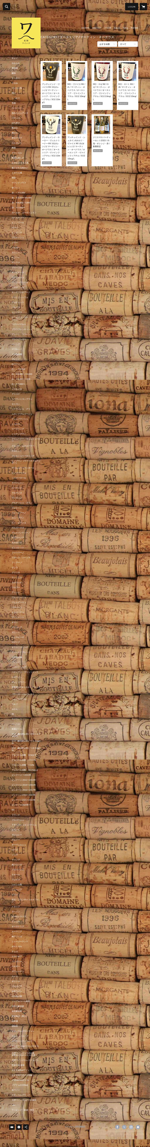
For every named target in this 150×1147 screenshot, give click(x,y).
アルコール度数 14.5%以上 (25, 770)
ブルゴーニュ (18, 820)
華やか (15, 133)
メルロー (16, 247)
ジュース (16, 724)
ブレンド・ (17, 662)
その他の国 (17, 996)
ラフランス (17, 719)
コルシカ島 (17, 885)
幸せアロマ (17, 138)
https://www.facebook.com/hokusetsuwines (117, 1127)
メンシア (16, 344)
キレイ (15, 58)
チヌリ (15, 622)
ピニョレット (18, 548)
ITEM (108, 27)
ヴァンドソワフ (19, 183)
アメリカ (16, 921)
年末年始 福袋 (18, 1065)
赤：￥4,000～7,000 (21, 203)
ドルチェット (18, 302)
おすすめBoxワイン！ (22, 1070)
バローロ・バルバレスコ (23, 694)
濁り (14, 93)
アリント (16, 592)
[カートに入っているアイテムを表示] (143, 6)
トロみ (15, 83)
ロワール (16, 830)
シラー (15, 242)
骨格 (14, 103)
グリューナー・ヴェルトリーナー (26, 440)
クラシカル (17, 153)
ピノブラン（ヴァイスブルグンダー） (26, 462)
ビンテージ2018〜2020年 (23, 795)
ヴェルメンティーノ (21, 533)
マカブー (16, 587)
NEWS (134, 27)
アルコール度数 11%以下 (24, 755)
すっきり (16, 78)
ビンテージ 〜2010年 (21, 775)
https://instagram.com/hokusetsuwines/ (131, 1127)
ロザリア (16, 642)
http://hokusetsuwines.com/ (138, 1127)
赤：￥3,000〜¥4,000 (21, 198)
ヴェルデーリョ (19, 602)
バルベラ (16, 307)
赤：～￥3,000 (18, 193)
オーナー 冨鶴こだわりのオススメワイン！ (25, 1047)
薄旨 (14, 178)
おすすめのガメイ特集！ (23, 1075)
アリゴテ (16, 394)
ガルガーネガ (18, 528)
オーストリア (18, 926)
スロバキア (17, 956)
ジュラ (15, 855)
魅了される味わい (20, 168)
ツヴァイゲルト (19, 324)
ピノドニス (17, 233)
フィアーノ (17, 562)
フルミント (17, 451)
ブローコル (17, 267)
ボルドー (16, 840)
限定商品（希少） (20, 1016)
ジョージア (17, 890)
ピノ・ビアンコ (19, 523)
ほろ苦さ (16, 123)
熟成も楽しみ (18, 158)
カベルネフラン (19, 218)
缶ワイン (16, 1090)
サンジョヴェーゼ (20, 282)
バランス (16, 118)
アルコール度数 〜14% (23, 765)
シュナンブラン (19, 434)
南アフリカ (17, 936)
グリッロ (16, 572)
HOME (85, 27)
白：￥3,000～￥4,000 (22, 374)
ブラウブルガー (19, 339)
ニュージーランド (20, 941)
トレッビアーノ (19, 513)
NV (13, 810)
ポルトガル (17, 946)
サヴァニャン (18, 483)
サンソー (16, 257)
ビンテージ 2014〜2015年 (24, 785)
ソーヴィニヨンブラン (22, 399)
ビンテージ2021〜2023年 (23, 800)
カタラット (17, 582)
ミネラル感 (17, 173)
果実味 (15, 68)
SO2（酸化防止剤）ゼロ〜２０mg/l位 (26, 735)
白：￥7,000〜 (18, 384)
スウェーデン (18, 971)
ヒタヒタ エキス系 (20, 163)
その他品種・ (18, 657)
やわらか (16, 63)
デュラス (16, 262)
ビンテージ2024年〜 (21, 805)
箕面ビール (17, 729)
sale (13, 1105)
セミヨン (16, 404)
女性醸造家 (17, 1011)
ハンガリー (17, 961)
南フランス (17, 865)
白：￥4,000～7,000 (21, 379)
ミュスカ (16, 424)
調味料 (15, 1026)
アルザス (16, 880)
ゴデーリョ (17, 607)
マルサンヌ (17, 493)
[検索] (6, 6)
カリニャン (17, 252)
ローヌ (15, 850)
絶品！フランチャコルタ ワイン (25, 900)
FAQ (125, 27)
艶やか (15, 128)
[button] (131, 6)
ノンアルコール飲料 (21, 1001)
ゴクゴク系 (17, 88)
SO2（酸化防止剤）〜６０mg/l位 (26, 742)
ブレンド (16, 359)
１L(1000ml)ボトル (20, 1080)
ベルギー (16, 966)
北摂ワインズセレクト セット (25, 1060)
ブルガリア (17, 986)
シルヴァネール (19, 478)
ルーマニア (17, 931)
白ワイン (16, 364)
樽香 (14, 148)
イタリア (16, 907)
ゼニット (16, 632)
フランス (16, 815)
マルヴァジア (18, 538)
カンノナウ (17, 312)
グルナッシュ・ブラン (22, 503)
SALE (117, 27)
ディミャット (18, 617)
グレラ (15, 567)
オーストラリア (19, 916)
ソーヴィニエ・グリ (21, 409)
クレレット (17, 508)
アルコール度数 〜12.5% (24, 760)
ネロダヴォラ (18, 287)
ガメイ (15, 228)
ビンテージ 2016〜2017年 (24, 790)
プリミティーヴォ (20, 297)
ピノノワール (18, 223)
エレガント (17, 143)
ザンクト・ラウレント (22, 334)
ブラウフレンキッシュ (22, 329)
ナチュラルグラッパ (21, 1095)
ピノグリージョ (19, 473)
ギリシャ (16, 981)
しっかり (16, 98)
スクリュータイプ (20, 1036)
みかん (15, 709)
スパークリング (19, 667)
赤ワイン (16, 188)
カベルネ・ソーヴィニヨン (24, 213)
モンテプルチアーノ (21, 292)
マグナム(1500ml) (20, 1085)
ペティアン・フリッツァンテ (25, 672)
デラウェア (17, 627)
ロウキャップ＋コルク (22, 1041)
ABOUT (97, 27)
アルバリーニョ (19, 597)
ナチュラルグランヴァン (23, 1031)
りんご (15, 704)
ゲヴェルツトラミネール (23, 468)
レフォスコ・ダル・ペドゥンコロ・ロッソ (26, 318)
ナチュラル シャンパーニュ (24, 825)
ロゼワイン (17, 677)
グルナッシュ (18, 237)
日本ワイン (17, 991)
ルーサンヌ (17, 488)
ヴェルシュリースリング (23, 456)
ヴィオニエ (17, 498)
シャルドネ (17, 389)
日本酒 (15, 1021)
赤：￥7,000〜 (18, 208)
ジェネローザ (18, 637)
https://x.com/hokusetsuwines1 (124, 1127)
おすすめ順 (104, 44)
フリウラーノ (18, 553)
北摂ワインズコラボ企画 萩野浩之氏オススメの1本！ (26, 1054)
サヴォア (16, 860)
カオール (16, 875)
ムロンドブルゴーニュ (22, 414)
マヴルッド (17, 349)
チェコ (15, 951)
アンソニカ (17, 577)
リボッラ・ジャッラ (21, 558)
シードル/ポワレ (19, 699)
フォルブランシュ (20, 419)
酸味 (14, 73)
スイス (15, 976)
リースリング (18, 429)
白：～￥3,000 (18, 369)
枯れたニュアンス (20, 113)
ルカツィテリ (18, 612)
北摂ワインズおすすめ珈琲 (24, 1100)
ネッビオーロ (18, 272)
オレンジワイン (19, 682)
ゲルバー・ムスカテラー (23, 446)
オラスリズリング (20, 647)
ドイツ (15, 895)
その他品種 (17, 354)
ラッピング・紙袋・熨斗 (23, 1110)
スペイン (16, 912)
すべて (123, 44)
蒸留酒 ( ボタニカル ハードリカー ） (26, 688)
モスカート (17, 543)
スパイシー (17, 108)
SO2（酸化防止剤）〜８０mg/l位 (26, 749)
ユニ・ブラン (18, 518)
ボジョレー (17, 835)
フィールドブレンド (21, 652)
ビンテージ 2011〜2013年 (24, 780)
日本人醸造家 (18, 1006)
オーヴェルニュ (19, 845)
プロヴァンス (18, 870)
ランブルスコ (18, 277)
